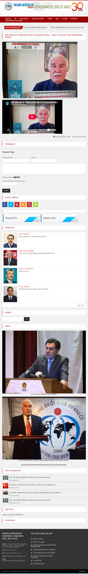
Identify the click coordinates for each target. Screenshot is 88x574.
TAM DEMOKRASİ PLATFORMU (13, 20)
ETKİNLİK (49, 18)
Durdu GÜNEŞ (24, 270)
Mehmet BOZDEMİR (26, 234)
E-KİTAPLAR (73, 18)
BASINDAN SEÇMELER (38, 18)
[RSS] (23, 204)
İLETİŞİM (64, 18)
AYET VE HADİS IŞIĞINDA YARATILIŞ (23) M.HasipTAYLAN (29, 480)
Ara (27, 322)
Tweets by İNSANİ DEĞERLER (12, 517)
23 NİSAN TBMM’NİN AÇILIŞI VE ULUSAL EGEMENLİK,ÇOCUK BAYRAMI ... (35, 495)
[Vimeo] (35, 204)
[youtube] (17, 204)
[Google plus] (29, 204)
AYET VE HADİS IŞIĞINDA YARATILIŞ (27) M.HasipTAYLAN (29, 503)
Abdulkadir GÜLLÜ (26, 288)
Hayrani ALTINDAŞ (26, 252)
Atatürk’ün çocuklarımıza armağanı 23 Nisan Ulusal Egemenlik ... (33, 487)
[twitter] (11, 204)
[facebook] (4, 204)
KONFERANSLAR (24, 18)
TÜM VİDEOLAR (80, 328)
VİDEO (57, 18)
